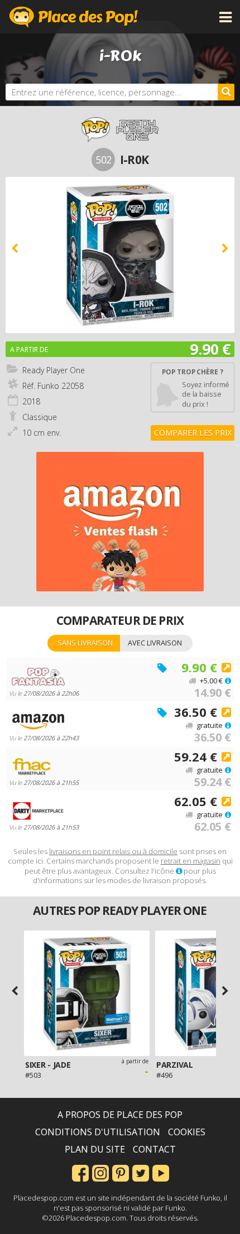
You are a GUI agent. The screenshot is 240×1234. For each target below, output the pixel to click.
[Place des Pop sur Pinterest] (120, 1172)
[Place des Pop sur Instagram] (100, 1172)
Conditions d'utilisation (97, 1132)
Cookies (186, 1132)
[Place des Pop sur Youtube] (160, 1172)
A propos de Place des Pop (120, 1114)
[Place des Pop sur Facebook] (80, 1172)
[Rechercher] (226, 92)
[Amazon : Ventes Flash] (120, 521)
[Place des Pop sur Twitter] (140, 1172)
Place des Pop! (73, 16)
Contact (154, 1149)
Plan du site (95, 1149)
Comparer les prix (193, 432)
